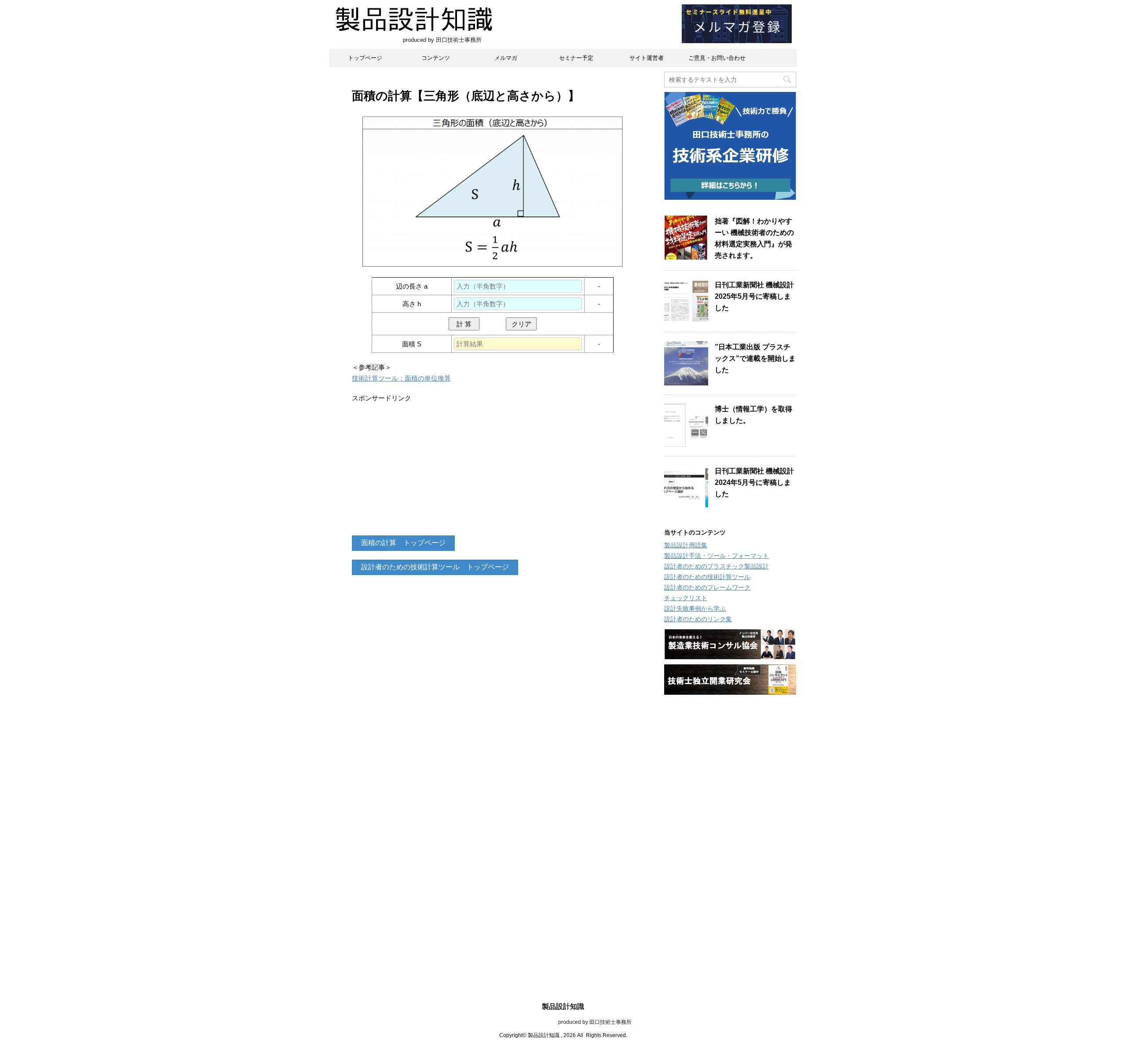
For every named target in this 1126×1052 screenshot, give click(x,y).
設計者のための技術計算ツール (707, 576)
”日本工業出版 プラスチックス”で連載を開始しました (755, 358)
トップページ (365, 58)
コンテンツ (435, 58)
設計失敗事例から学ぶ (695, 608)
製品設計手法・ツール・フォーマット (716, 555)
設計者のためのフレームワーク (707, 587)
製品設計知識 (563, 1006)
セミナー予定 (576, 58)
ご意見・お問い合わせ (717, 58)
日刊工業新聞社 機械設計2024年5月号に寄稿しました (754, 482)
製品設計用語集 (685, 545)
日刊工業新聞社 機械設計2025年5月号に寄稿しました (754, 296)
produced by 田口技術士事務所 (563, 1022)
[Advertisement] (492, 465)
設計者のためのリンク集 (698, 619)
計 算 (464, 324)
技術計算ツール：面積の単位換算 (401, 378)
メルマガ (505, 58)
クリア (521, 324)
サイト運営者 (646, 58)
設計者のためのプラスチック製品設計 (716, 566)
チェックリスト (685, 597)
